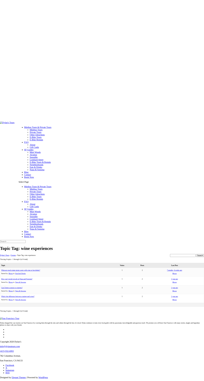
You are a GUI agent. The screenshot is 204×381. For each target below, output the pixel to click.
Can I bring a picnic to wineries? (11, 288)
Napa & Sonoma (37, 170)
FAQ (26, 142)
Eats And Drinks (20, 273)
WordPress (43, 377)
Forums (13, 255)
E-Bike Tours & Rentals (40, 162)
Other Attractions (37, 135)
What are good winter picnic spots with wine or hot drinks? (20, 270)
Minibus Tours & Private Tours (37, 127)
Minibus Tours (36, 130)
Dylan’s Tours (4, 255)
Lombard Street (36, 160)
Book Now (29, 177)
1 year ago (174, 279)
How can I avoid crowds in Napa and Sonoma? (16, 279)
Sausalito (34, 157)
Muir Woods (35, 152)
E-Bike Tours (35, 137)
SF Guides (28, 150)
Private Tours (35, 132)
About (32, 145)
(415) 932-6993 (7, 351)
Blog (26, 172)
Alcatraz (33, 155)
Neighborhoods (36, 165)
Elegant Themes (19, 377)
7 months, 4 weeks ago (174, 270)
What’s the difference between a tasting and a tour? (17, 296)
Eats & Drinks (36, 167)
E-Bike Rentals (36, 140)
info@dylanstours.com (10, 346)
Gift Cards (34, 147)
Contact (27, 175)
